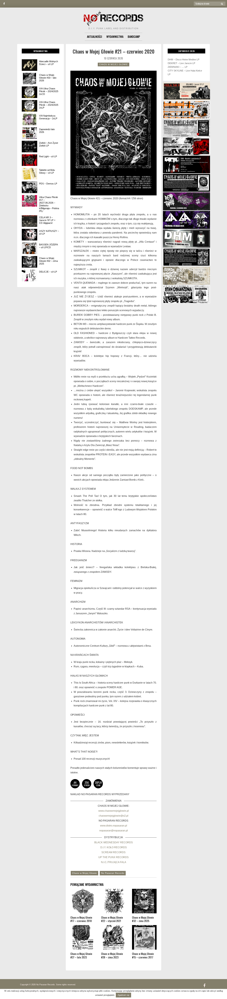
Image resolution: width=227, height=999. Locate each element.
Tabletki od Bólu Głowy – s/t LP (47, 171)
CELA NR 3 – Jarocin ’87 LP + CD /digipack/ (47, 220)
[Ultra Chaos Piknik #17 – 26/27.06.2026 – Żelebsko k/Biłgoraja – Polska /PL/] (29, 201)
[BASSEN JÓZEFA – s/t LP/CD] (29, 248)
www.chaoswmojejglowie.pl (113, 810)
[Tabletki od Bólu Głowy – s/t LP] (29, 173)
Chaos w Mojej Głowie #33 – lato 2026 (47, 78)
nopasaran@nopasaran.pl (113, 830)
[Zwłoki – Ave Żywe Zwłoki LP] (29, 146)
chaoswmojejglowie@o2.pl (113, 815)
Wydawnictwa (114, 37)
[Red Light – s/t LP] (29, 160)
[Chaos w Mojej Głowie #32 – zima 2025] (29, 262)
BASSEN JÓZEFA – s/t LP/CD (48, 246)
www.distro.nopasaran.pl (113, 825)
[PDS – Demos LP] (29, 187)
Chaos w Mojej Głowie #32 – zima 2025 (48, 261)
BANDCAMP (134, 37)
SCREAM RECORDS (113, 852)
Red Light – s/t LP (48, 156)
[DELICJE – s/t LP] (29, 275)
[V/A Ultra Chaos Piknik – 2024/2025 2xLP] (29, 106)
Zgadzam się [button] (123, 995)
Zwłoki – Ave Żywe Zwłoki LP (48, 144)
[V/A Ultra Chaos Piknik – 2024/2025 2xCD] (29, 92)
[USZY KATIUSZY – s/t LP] (29, 234)
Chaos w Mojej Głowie (113, 64)
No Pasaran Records (112, 873)
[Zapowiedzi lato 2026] (29, 133)
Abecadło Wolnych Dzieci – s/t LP (48, 62)
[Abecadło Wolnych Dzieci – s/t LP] (29, 65)
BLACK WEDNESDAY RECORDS (113, 842)
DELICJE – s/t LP (48, 271)
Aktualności (94, 37)
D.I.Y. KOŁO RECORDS (113, 847)
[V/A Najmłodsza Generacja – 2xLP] (29, 119)
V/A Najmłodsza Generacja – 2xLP (48, 117)
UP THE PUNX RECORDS (113, 857)
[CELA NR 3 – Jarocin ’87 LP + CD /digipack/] (29, 221)
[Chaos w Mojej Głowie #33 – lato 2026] (29, 78)
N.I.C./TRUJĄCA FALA (113, 862)
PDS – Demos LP (48, 183)
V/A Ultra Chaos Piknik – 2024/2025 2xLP (48, 105)
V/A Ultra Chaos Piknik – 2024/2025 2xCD (48, 91)
